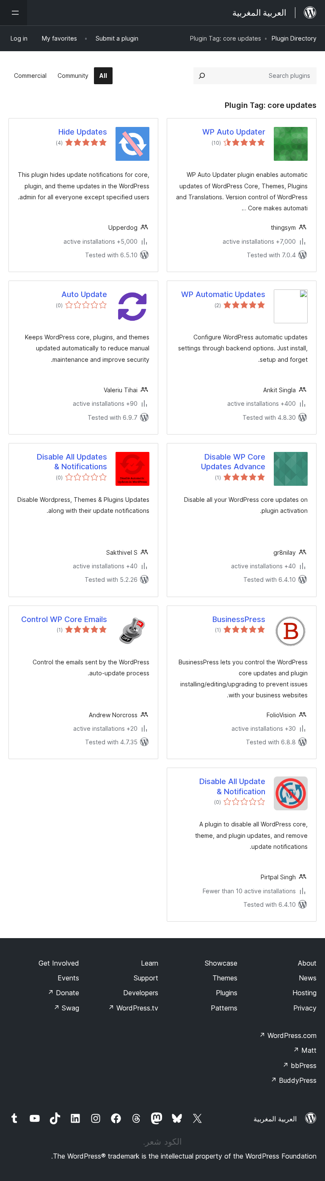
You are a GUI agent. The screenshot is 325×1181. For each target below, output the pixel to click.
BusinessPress (238, 619)
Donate (63, 992)
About (307, 963)
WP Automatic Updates (223, 294)
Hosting (304, 992)
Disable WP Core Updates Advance (233, 461)
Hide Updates (82, 131)
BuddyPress (293, 1080)
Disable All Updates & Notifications (72, 461)
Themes (224, 978)
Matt (305, 1050)
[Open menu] (13, 12)
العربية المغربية (275, 1119)
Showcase (221, 963)
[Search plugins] (201, 75)
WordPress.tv (133, 1008)
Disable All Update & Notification (232, 786)
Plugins (226, 992)
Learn (149, 963)
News (308, 978)
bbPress (299, 1065)
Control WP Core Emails (64, 619)
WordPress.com (288, 1035)
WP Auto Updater (233, 131)
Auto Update (84, 294)
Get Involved (59, 963)
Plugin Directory (294, 38)
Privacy (305, 1008)
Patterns (224, 1008)
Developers (140, 992)
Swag (66, 1008)
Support (146, 978)
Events (68, 978)
